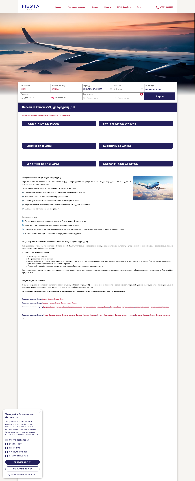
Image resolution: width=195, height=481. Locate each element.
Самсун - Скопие (47, 299)
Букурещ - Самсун (48, 303)
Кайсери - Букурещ (103, 315)
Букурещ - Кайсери (103, 307)
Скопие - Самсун (60, 303)
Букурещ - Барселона (142, 307)
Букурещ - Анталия (128, 307)
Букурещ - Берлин (156, 307)
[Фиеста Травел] (30, 7)
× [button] (39, 412)
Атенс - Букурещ (115, 315)
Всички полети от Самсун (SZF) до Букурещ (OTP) (55, 115)
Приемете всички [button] (22, 462)
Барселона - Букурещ (142, 315)
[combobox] (96, 89)
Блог (139, 7)
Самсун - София (59, 299)
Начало (58, 7)
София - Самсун (72, 303)
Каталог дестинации (29, 115)
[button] (111, 88)
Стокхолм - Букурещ (89, 315)
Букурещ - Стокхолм (89, 307)
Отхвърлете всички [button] (22, 469)
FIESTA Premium (124, 7)
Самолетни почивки (76, 7)
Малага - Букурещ (62, 315)
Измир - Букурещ (49, 315)
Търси (160, 96)
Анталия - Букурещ (128, 315)
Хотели (95, 7)
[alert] (22, 443)
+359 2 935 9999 (166, 7)
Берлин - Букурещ (156, 315)
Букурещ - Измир (49, 307)
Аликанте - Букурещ (75, 315)
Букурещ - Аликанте (75, 307)
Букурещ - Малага (62, 307)
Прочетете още (31, 435)
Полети (107, 7)
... (23, 310)
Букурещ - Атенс (115, 307)
